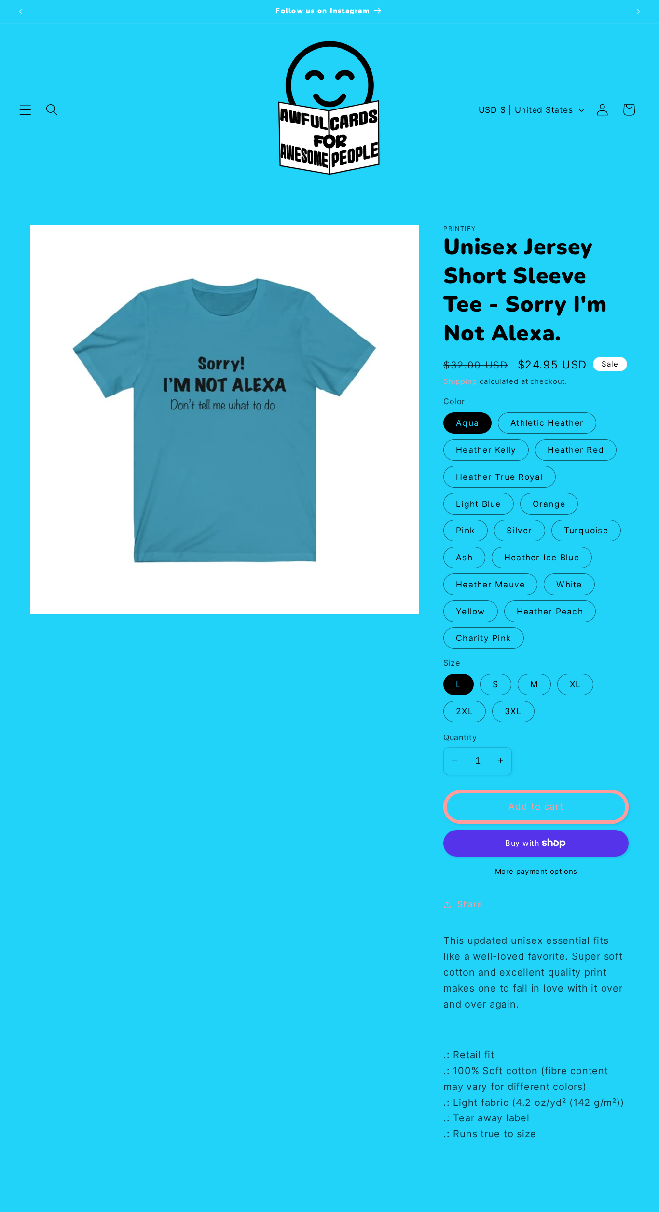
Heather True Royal (499, 477)
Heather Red (576, 450)
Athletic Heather (547, 423)
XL (575, 684)
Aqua (467, 423)
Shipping (460, 381)
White (569, 584)
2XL (464, 711)
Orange (549, 504)
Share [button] (469, 904)
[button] (25, 109)
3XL (513, 711)
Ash (464, 557)
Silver (520, 530)
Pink (465, 530)
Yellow (470, 611)
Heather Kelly (486, 450)
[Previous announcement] (20, 11)
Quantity (460, 737)
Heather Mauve (490, 584)
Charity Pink (483, 638)
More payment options (536, 871)
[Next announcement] (638, 11)
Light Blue (478, 504)
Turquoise (586, 530)
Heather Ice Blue (541, 557)
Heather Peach (550, 611)
